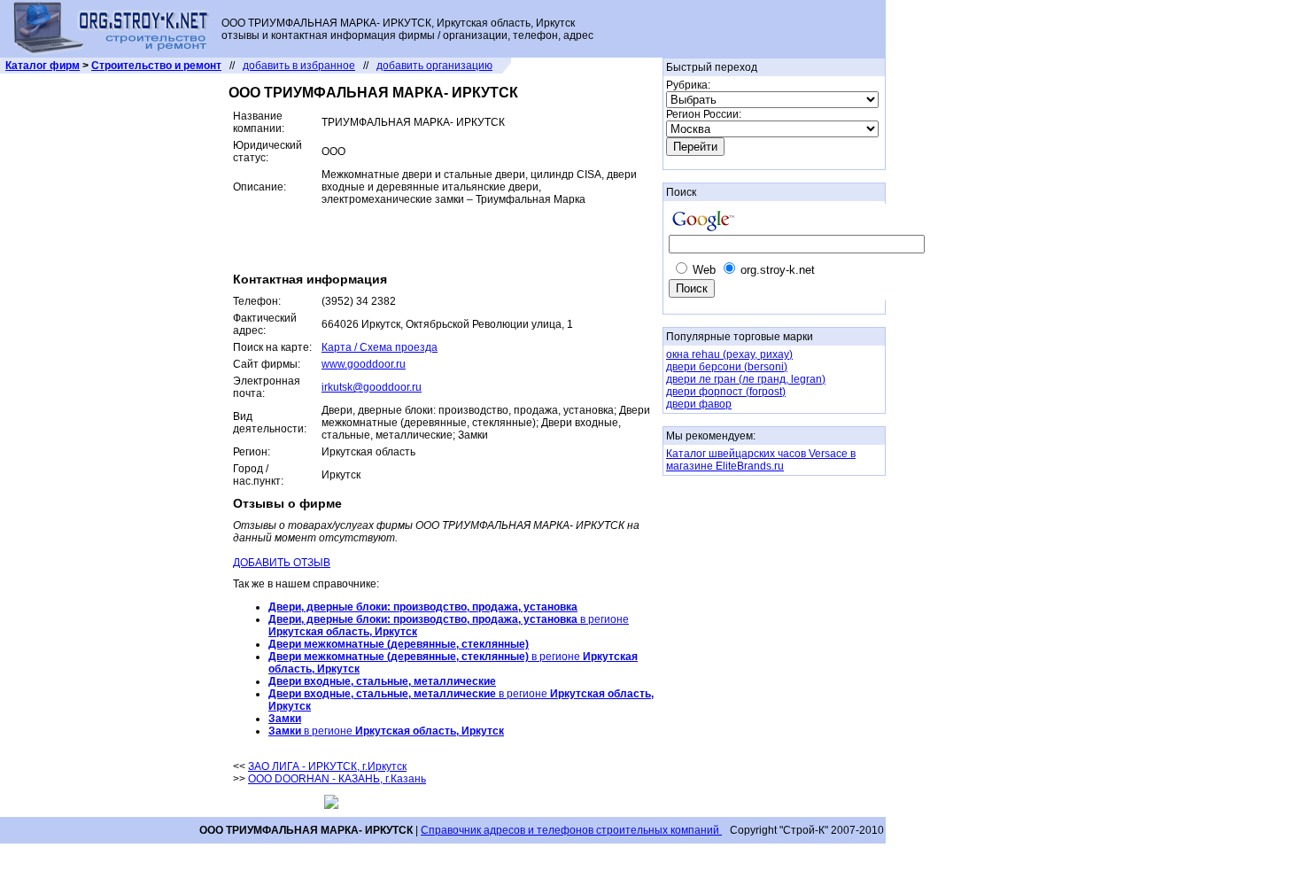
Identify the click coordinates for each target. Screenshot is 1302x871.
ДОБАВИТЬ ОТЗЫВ (281, 562)
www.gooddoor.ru (364, 364)
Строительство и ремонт (156, 65)
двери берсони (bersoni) (726, 367)
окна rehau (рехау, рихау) (729, 354)
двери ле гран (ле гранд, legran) (745, 379)
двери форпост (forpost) (726, 391)
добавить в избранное (299, 65)
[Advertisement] (440, 236)
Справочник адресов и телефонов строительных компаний (571, 830)
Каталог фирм (42, 65)
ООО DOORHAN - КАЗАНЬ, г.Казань (337, 779)
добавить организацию (434, 65)
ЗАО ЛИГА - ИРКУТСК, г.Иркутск (327, 766)
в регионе (386, 731)
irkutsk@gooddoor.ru (372, 387)
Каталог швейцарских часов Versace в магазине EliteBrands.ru (761, 459)
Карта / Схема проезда (380, 347)
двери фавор (699, 404)
